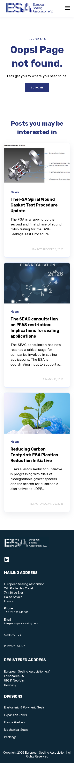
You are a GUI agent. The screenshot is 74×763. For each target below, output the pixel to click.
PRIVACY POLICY (14, 645)
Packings (10, 737)
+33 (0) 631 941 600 (16, 612)
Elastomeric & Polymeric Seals (24, 707)
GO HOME (37, 87)
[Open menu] (67, 8)
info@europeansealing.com (21, 623)
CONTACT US (12, 634)
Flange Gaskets (14, 722)
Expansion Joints (15, 715)
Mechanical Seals (16, 729)
